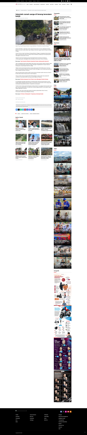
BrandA (60, 423)
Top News (56, 43)
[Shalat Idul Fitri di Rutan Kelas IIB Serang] (62, 140)
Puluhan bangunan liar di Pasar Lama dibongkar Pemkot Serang (34, 79)
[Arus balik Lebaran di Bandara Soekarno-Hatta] (62, 105)
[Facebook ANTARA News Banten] (61, 1)
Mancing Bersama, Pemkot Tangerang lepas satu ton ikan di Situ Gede (65, 17)
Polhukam (64, 4)
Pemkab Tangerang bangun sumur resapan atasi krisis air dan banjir (33, 129)
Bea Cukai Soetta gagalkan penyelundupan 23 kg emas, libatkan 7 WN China (64, 80)
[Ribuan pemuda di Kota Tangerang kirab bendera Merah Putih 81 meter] (56, 70)
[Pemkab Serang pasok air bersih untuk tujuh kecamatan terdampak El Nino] (56, 38)
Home (27, 4)
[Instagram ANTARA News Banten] (65, 1)
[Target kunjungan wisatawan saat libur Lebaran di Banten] (62, 117)
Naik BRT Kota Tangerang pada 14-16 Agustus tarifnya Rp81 (64, 75)
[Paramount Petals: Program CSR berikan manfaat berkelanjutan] (34, 151)
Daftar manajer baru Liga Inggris (61, 367)
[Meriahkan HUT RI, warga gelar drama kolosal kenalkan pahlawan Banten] (56, 65)
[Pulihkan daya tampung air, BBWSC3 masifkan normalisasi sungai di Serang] (46, 123)
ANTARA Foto (61, 425)
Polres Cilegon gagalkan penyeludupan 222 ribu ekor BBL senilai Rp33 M (62, 241)
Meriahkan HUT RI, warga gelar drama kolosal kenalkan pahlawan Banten (65, 64)
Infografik (56, 270)
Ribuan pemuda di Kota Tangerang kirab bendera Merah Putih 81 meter (64, 69)
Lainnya (68, 4)
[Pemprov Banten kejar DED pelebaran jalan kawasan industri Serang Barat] (34, 137)
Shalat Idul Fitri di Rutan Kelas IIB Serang (62, 143)
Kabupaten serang (25, 113)
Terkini (17, 414)
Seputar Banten (36, 4)
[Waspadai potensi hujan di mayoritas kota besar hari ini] (56, 33)
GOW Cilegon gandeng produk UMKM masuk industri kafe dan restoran (62, 265)
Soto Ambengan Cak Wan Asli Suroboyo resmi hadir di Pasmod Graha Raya (65, 27)
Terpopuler (57, 13)
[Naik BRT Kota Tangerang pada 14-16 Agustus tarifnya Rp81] (56, 75)
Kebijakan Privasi (62, 418)
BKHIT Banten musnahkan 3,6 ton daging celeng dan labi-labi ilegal (62, 253)
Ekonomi (47, 4)
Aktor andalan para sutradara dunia (62, 399)
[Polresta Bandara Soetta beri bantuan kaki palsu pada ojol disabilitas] (56, 23)
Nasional (31, 4)
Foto (55, 85)
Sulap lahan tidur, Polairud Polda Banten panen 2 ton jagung (61, 206)
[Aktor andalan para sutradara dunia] (62, 386)
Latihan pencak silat (60, 97)
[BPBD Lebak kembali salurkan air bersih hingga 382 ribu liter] (21, 123)
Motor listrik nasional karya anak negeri (62, 335)
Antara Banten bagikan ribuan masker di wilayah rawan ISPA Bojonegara (62, 218)
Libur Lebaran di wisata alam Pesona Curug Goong (62, 131)
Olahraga (56, 4)
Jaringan (60, 414)
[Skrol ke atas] (85, 432)
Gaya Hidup (52, 4)
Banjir (19, 113)
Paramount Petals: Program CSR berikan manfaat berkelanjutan (33, 157)
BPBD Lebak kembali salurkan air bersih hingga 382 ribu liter (20, 129)
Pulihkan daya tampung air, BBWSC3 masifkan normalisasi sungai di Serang (46, 129)
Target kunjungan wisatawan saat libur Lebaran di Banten (62, 120)
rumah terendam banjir (34, 113)
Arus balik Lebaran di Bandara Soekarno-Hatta (62, 108)
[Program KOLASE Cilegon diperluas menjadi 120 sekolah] (62, 227)
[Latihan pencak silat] (62, 93)
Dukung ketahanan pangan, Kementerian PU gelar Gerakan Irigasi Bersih (46, 143)
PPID (59, 428)
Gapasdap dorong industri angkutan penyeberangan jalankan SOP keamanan (61, 182)
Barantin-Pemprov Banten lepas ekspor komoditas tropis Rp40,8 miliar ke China (62, 59)
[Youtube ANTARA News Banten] (67, 1)
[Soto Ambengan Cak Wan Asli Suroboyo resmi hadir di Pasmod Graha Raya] (56, 28)
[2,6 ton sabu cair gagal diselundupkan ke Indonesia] (62, 289)
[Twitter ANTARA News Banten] (63, 1)
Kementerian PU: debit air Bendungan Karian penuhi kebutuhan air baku (46, 157)
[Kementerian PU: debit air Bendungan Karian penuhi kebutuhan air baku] (46, 151)
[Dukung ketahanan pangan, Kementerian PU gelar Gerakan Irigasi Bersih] (46, 137)
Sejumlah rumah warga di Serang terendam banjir (37, 10)
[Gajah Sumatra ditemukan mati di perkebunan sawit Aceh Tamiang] (21, 137)
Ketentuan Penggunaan (63, 416)
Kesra (60, 4)
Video (55, 148)
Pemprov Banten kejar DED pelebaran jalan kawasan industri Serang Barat (33, 143)
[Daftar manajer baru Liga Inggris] (62, 354)
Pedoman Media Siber (63, 421)
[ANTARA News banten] (21, 4)
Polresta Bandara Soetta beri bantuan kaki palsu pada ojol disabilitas (64, 22)
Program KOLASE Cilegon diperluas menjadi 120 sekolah (62, 230)
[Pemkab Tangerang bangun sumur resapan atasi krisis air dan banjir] (34, 123)
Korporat (60, 427)
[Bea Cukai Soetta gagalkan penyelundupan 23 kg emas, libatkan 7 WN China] (56, 80)
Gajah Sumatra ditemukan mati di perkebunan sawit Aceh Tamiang (21, 143)
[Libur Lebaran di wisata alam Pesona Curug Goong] (62, 128)
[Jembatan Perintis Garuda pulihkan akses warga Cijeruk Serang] (21, 151)
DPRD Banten (42, 4)
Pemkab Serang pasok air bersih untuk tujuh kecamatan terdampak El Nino (65, 37)
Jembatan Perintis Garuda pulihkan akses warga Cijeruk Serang (21, 157)
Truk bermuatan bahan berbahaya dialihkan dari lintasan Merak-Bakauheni (61, 159)
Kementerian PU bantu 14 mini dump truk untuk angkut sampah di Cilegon (62, 194)
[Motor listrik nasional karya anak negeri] (62, 321)
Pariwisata (32, 418)
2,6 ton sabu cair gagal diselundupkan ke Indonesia (62, 302)
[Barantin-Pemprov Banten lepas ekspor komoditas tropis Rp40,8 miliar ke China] (62, 51)
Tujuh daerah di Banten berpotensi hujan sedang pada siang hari (34, 61)
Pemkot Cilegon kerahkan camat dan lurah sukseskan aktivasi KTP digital (62, 171)
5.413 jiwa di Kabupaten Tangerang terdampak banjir (31, 93)
